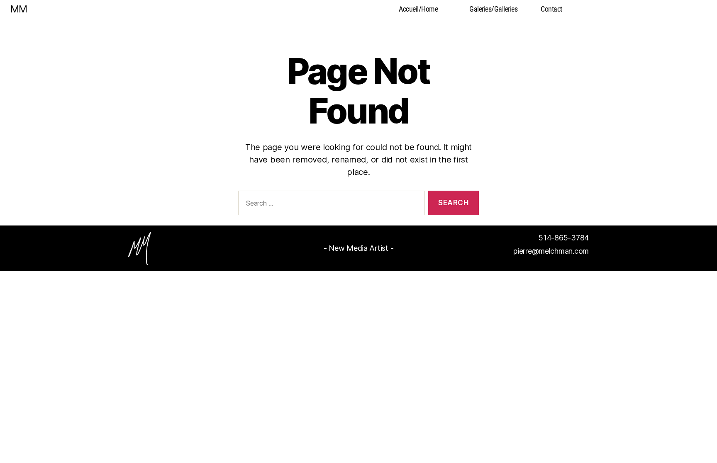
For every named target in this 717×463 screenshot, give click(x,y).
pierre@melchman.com (551, 251)
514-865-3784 (564, 237)
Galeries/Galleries (493, 9)
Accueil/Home (418, 9)
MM (18, 9)
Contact (551, 9)
